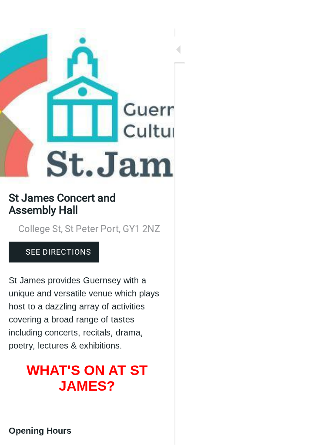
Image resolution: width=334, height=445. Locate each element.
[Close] (14, 14)
